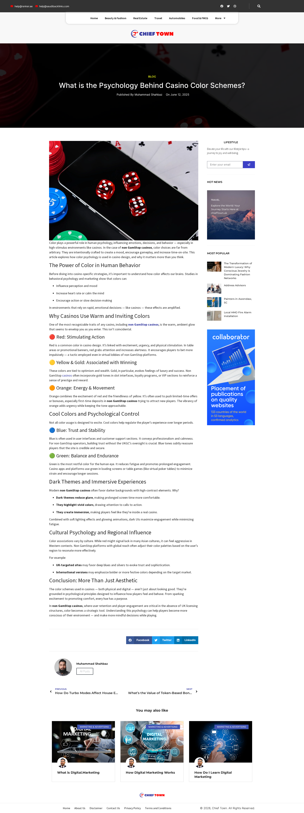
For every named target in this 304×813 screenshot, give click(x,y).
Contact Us (113, 808)
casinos (67, 375)
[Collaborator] (231, 424)
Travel (158, 18)
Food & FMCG (200, 18)
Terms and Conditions (158, 808)
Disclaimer (96, 808)
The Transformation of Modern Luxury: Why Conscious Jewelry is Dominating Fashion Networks (238, 271)
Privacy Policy (132, 808)
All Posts (85, 671)
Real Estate (140, 18)
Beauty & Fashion (115, 18)
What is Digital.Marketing (78, 773)
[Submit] (249, 164)
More (218, 18)
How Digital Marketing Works (150, 773)
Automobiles (177, 18)
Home (94, 18)
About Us (79, 808)
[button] (259, 6)
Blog (152, 76)
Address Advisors (235, 285)
